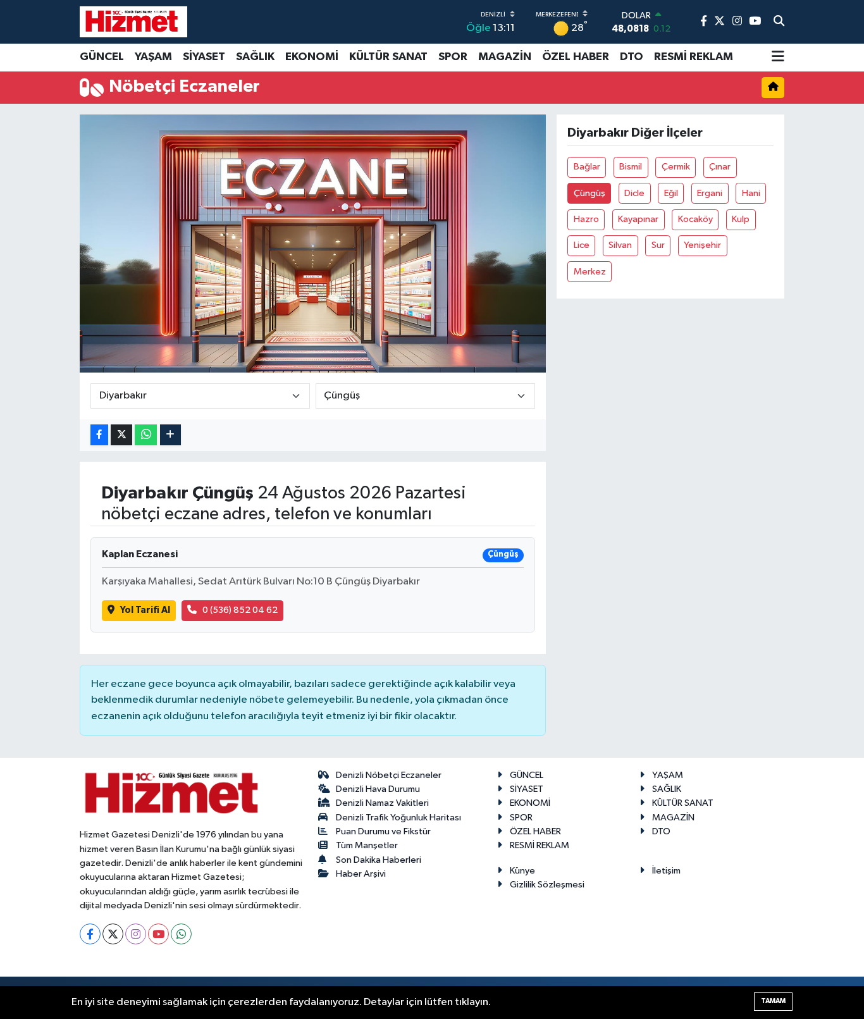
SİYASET (204, 57)
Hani (751, 193)
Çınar (720, 166)
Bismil (630, 166)
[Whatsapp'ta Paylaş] (146, 434)
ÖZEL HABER (575, 57)
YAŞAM (153, 57)
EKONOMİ (311, 57)
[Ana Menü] (778, 57)
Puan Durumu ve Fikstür (383, 831)
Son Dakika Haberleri (378, 860)
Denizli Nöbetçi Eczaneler (388, 775)
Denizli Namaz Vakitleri (382, 803)
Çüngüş (589, 193)
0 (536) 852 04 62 (240, 610)
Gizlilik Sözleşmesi (547, 884)
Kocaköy (695, 219)
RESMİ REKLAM (693, 57)
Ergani (709, 193)
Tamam (773, 1000)
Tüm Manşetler (367, 845)
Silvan (620, 245)
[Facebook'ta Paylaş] (99, 434)
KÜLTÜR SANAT (388, 57)
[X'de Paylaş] (121, 434)
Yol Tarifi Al (145, 610)
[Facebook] (90, 933)
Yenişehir (702, 245)
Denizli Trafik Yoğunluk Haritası (398, 817)
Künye (522, 870)
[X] (112, 933)
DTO (631, 57)
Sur (658, 245)
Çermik (676, 166)
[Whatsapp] (181, 933)
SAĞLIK (255, 57)
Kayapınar (638, 219)
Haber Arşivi (361, 874)
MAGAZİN (504, 57)
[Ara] (779, 22)
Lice (581, 245)
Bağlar (587, 166)
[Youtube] (158, 933)
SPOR (452, 57)
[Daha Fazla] (170, 434)
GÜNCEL (102, 57)
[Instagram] (135, 933)
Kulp (741, 219)
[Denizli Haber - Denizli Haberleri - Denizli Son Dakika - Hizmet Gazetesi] (133, 21)
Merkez (590, 271)
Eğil (671, 193)
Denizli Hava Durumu (378, 789)
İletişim (666, 870)
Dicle (634, 193)
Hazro (586, 219)
